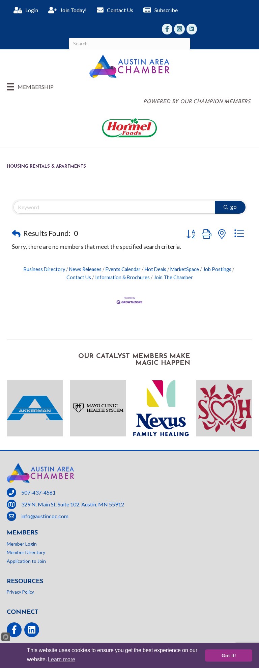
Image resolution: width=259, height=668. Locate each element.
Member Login (22, 544)
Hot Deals (155, 269)
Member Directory (26, 552)
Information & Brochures (122, 277)
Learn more (61, 659)
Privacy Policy (20, 592)
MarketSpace (184, 269)
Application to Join (26, 561)
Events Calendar (123, 269)
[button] (16, 233)
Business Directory (44, 269)
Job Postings (217, 269)
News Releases (85, 269)
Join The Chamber (173, 277)
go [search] (233, 206)
